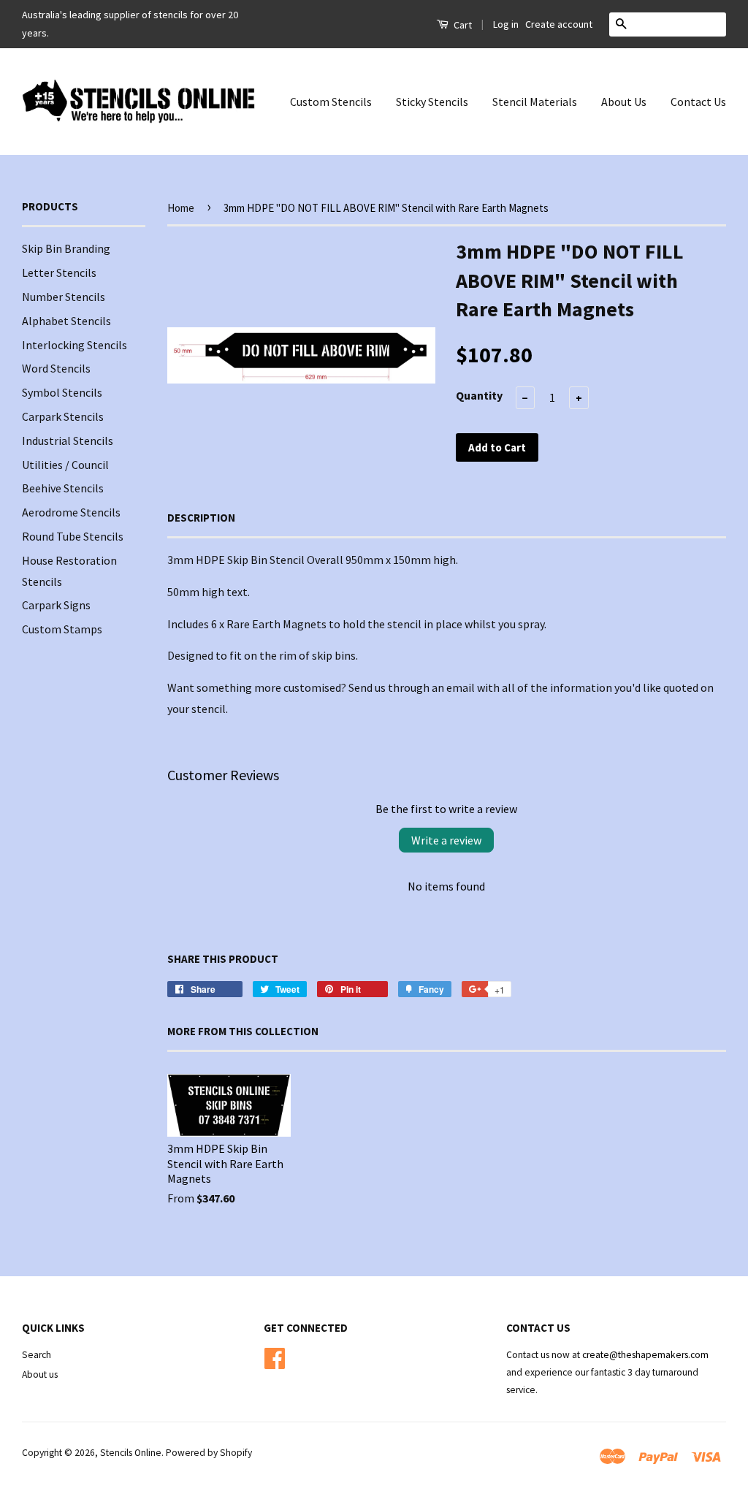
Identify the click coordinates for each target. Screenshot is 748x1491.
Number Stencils (63, 296)
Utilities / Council (65, 464)
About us (40, 1374)
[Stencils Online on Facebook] (275, 1356)
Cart (461, 24)
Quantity (479, 395)
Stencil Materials (534, 101)
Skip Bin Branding (66, 248)
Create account (558, 24)
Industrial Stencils (67, 440)
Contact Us (698, 101)
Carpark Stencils (63, 416)
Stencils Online (130, 1452)
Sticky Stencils (432, 101)
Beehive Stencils (63, 488)
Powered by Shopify (209, 1452)
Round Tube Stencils (72, 536)
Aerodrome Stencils (71, 512)
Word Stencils (56, 368)
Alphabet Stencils (66, 320)
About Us (623, 101)
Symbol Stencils (62, 392)
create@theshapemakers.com (645, 1355)
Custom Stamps (62, 629)
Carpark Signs (56, 605)
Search (36, 1355)
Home (180, 208)
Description (201, 518)
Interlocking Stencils (74, 345)
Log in (506, 24)
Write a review (446, 840)
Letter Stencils (59, 272)
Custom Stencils (331, 101)
